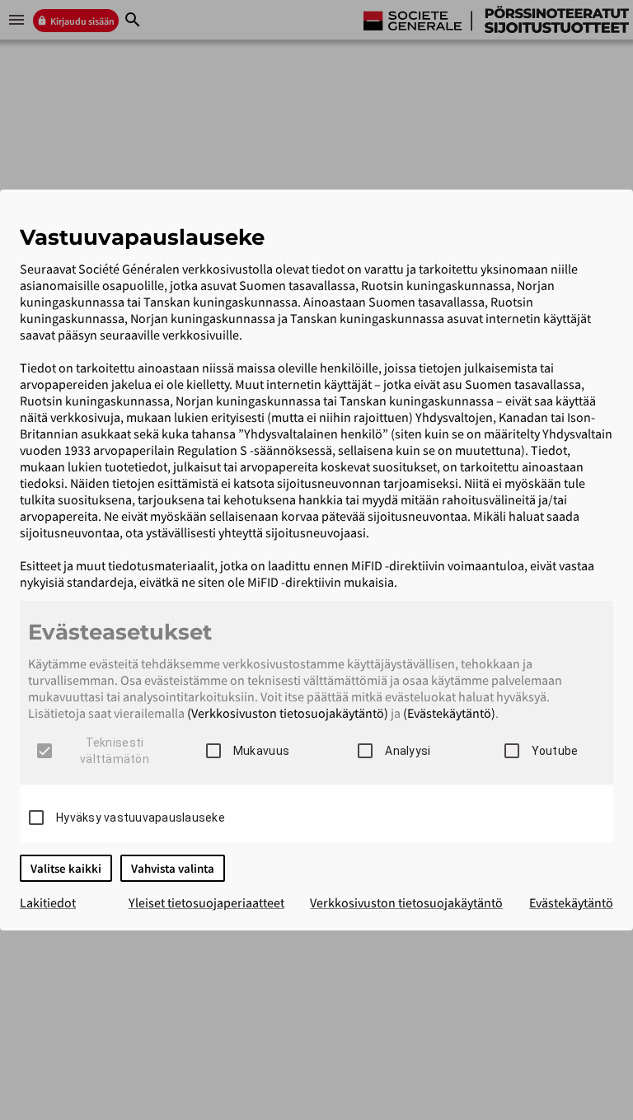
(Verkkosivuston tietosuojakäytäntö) (287, 713)
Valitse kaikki (65, 868)
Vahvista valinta (172, 868)
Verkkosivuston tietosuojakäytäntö (406, 902)
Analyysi (407, 750)
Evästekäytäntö (571, 902)
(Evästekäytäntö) (449, 713)
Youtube (555, 750)
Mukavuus (261, 750)
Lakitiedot (48, 902)
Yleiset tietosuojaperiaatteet (206, 902)
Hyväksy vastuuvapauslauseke (140, 817)
